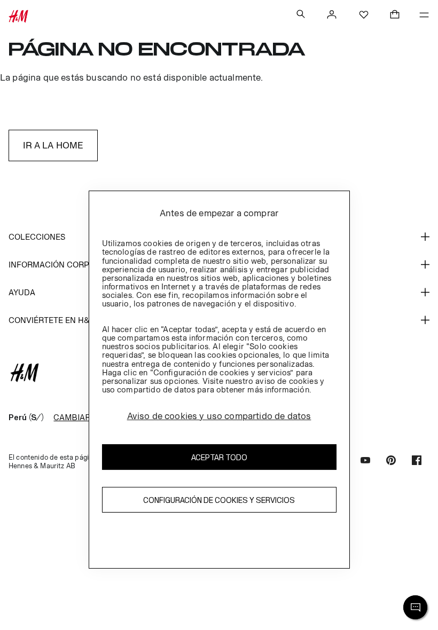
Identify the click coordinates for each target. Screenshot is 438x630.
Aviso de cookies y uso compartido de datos (219, 416)
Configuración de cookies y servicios (219, 500)
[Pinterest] (391, 461)
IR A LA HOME (53, 145)
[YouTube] (365, 461)
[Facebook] (416, 461)
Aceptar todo (219, 457)
